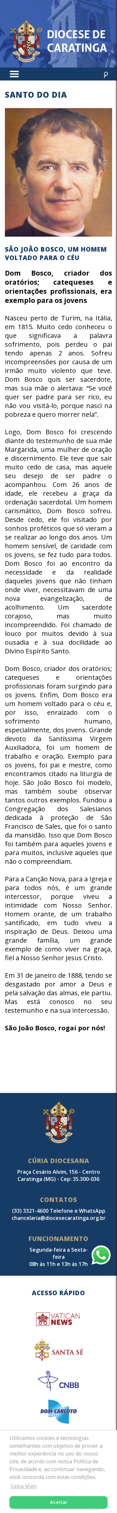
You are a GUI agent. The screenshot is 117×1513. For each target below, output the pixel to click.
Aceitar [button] (58, 1502)
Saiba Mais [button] (23, 1486)
